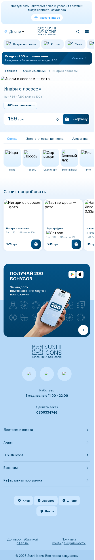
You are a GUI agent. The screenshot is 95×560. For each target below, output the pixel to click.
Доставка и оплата (18, 430)
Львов (49, 511)
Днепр (72, 500)
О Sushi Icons (13, 455)
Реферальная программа (23, 480)
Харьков (48, 500)
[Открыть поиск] (77, 31)
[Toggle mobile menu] (86, 31)
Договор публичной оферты (22, 541)
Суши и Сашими (34, 71)
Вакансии (11, 468)
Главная (11, 71)
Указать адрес (50, 17)
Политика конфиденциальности (69, 541)
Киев (26, 500)
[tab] (12, 138)
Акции (8, 442)
